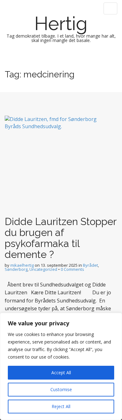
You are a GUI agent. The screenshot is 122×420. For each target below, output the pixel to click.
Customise (61, 389)
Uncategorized (43, 269)
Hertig (61, 23)
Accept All (61, 372)
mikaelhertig (22, 265)
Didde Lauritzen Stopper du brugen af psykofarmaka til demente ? (60, 238)
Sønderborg (16, 269)
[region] (61, 366)
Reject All (61, 406)
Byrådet (90, 265)
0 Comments (72, 269)
